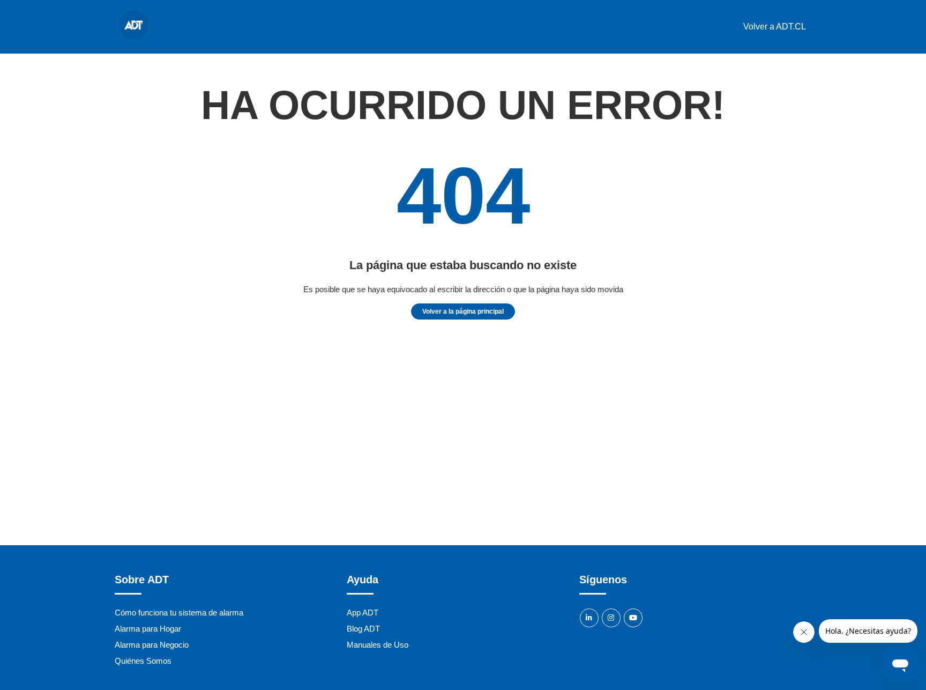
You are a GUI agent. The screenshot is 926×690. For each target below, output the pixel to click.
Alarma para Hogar (148, 628)
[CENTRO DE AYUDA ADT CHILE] (133, 41)
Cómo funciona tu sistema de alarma (179, 612)
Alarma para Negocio (152, 644)
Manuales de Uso (377, 644)
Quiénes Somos (143, 660)
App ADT (362, 612)
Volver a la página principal (463, 311)
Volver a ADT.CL (774, 26)
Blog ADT (363, 628)
